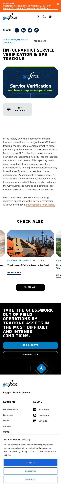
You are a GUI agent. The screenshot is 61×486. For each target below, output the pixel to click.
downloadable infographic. (40, 204)
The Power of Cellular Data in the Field (28, 265)
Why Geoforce (10, 409)
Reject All (30, 479)
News (6, 420)
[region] (30, 460)
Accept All (30, 462)
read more (14, 273)
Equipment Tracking (18, 260)
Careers (7, 426)
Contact (7, 431)
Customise (30, 471)
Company (8, 415)
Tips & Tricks (9, 39)
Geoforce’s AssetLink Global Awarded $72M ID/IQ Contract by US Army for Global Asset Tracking (27, 7)
